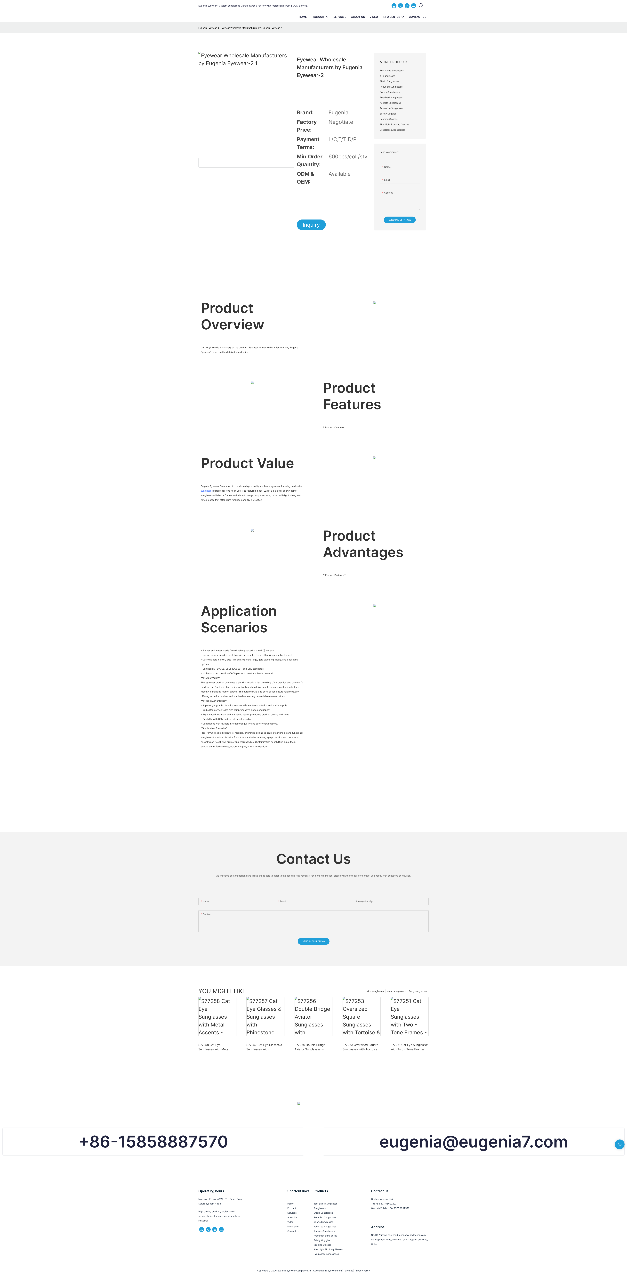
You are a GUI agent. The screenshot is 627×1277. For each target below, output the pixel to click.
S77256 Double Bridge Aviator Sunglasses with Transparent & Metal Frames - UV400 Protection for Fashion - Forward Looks (311, 1047)
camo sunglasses (396, 991)
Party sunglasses (418, 991)
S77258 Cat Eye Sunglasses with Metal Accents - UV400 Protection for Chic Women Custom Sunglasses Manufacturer (217, 1047)
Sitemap (348, 1270)
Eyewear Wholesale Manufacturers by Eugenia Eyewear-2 (251, 27)
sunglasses (207, 490)
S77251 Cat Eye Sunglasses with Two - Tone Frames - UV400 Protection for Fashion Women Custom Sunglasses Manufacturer (409, 1047)
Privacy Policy (362, 1270)
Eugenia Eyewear (207, 27)
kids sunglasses (375, 991)
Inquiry (311, 225)
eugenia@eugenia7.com (473, 1141)
